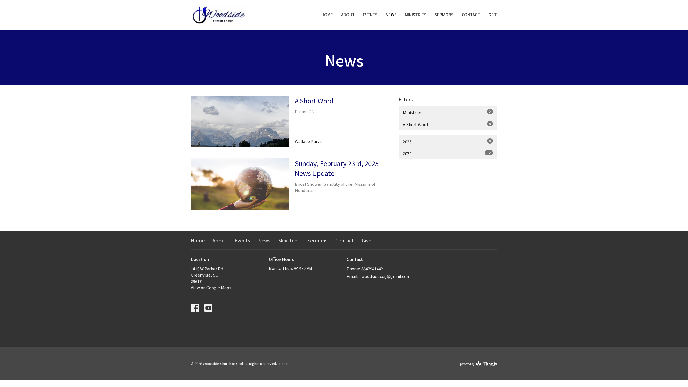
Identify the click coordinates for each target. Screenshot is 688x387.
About (348, 14)
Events (370, 14)
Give (492, 14)
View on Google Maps (211, 287)
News (391, 14)
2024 (447, 153)
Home (327, 14)
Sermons (444, 14)
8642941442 (372, 268)
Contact (471, 14)
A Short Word (447, 124)
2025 (447, 141)
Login (284, 363)
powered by (476, 368)
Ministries (416, 14)
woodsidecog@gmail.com (385, 276)
